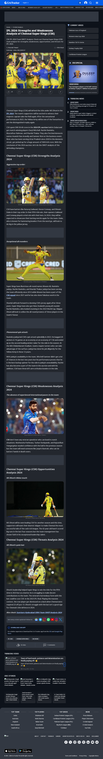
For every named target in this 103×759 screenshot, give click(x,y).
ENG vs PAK (21, 7)
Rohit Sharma (39, 718)
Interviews (89, 7)
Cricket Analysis (88, 725)
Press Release (87, 715)
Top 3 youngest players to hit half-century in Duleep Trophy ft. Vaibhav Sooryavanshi (83, 87)
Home (8, 27)
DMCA (88, 736)
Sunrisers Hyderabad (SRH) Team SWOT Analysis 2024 (39, 612)
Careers (58, 736)
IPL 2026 (10, 639)
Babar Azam (39, 722)
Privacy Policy (83, 756)
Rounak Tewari (12, 48)
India (15, 715)
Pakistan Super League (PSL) (63, 722)
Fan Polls (88, 728)
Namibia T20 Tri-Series (76, 42)
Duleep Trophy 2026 (75, 48)
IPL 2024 (10, 113)
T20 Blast (64, 728)
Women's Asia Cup (34, 7)
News (13, 7)
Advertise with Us (68, 736)
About (37, 736)
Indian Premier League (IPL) (63, 715)
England (15, 722)
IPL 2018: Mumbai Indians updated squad (37, 658)
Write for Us (80, 736)
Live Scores (6, 7)
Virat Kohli (39, 725)
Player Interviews (87, 718)
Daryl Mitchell (39, 728)
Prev (5, 664)
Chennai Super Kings (22, 639)
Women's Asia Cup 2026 (77, 36)
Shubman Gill (39, 715)
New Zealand (15, 725)
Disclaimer (95, 736)
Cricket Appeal (87, 722)
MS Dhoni (35, 639)
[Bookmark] (40, 92)
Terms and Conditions (71, 756)
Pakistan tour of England (77, 30)
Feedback (51, 736)
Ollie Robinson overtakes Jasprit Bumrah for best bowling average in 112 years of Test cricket (83, 106)
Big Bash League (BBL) (64, 725)
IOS (50, 631)
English (25, 3)
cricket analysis (18, 27)
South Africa (15, 728)
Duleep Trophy (47, 7)
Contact (43, 736)
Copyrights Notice (94, 756)
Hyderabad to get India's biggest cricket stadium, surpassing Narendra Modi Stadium (83, 115)
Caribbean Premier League (78, 54)
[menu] (97, 2)
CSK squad (10, 295)
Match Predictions (67, 7)
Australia (15, 718)
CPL (56, 7)
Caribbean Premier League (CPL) (63, 718)
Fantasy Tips (79, 7)
